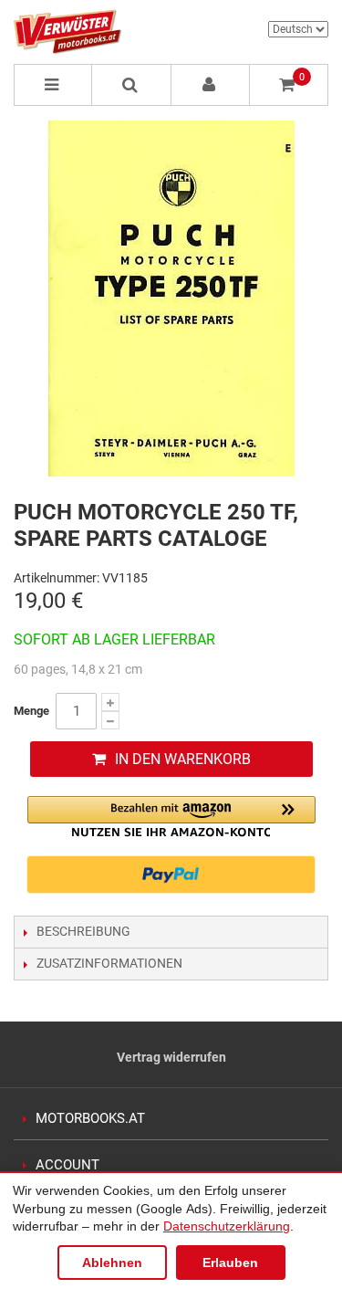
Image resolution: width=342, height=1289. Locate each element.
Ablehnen (112, 1262)
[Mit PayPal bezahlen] (171, 875)
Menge (31, 711)
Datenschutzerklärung (226, 1226)
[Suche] (131, 85)
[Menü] (53, 85)
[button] (171, 816)
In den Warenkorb (183, 759)
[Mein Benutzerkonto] (210, 85)
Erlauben (230, 1262)
